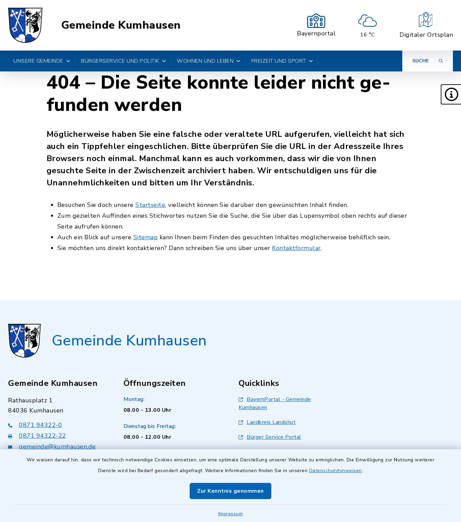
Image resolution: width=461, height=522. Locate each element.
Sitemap (145, 237)
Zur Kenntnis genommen (230, 491)
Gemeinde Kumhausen (121, 25)
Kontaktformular (296, 248)
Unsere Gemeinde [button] (38, 61)
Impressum (230, 514)
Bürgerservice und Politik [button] (120, 61)
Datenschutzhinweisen (335, 470)
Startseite (150, 205)
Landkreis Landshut (271, 422)
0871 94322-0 (40, 425)
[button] (451, 94)
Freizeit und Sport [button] (278, 61)
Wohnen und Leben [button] (205, 61)
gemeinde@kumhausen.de (57, 446)
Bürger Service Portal (274, 437)
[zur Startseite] (25, 25)
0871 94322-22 (42, 436)
